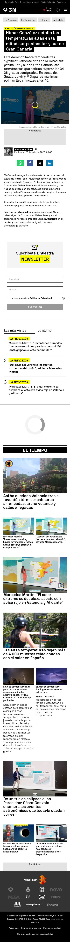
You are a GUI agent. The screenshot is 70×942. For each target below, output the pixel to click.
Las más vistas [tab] (15, 330)
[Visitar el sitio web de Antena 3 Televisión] (14, 889)
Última (49, 9)
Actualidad (58, 20)
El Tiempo (35, 450)
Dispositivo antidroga (29, 2)
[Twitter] (35, 149)
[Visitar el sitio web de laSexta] (28, 889)
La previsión (19, 382)
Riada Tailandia (48, 2)
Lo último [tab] (44, 330)
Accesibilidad (46, 934)
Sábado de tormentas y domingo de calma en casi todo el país (49, 690)
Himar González (23, 149)
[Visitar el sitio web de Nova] (56, 889)
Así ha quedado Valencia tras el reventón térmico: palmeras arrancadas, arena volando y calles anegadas (31, 501)
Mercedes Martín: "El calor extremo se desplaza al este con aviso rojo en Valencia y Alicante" (36, 390)
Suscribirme (35, 306)
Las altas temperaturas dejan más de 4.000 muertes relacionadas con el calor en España (34, 654)
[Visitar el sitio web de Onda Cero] (42, 897)
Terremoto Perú (12, 2)
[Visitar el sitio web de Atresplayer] (35, 904)
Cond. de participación (27, 934)
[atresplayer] (58, 10)
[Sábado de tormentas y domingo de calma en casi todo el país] (51, 676)
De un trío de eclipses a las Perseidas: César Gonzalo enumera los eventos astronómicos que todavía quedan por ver (34, 806)
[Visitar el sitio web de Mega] (14, 897)
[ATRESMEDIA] (35, 880)
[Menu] (66, 10)
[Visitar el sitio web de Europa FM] (56, 897)
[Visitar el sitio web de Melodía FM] (17, 904)
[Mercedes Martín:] (18, 526)
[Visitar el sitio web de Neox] (42, 889)
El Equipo (44, 20)
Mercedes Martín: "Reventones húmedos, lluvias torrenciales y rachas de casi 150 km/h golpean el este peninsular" (35, 346)
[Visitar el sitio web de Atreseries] (28, 897)
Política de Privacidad (41, 298)
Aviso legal (14, 928)
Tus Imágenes (28, 20)
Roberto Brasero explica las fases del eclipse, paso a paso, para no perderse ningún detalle (17, 847)
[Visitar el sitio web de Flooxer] (52, 904)
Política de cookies (52, 928)
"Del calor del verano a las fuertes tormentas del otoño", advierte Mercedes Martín (35, 368)
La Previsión (11, 20)
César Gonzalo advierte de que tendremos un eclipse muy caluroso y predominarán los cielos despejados (49, 849)
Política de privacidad (31, 928)
